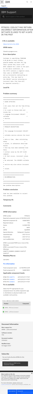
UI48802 (12, 282)
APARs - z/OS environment (12, 312)
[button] (31, 373)
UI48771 (12, 277)
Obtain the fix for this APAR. (11, 44)
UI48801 (12, 279)
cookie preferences (6, 384)
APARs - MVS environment (11, 307)
